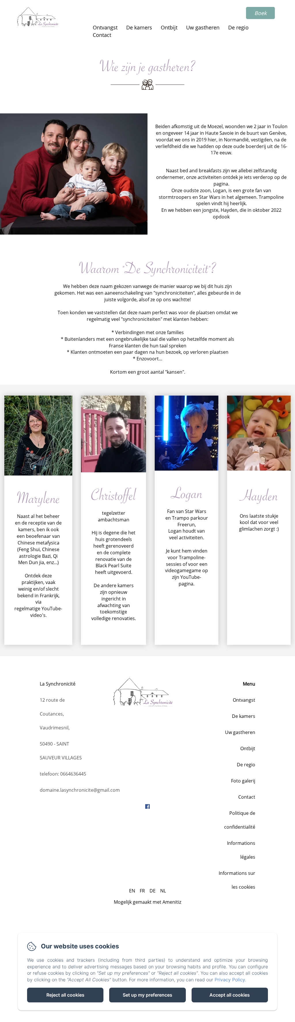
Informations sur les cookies (237, 880)
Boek (260, 13)
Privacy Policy (230, 979)
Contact (102, 34)
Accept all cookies (229, 995)
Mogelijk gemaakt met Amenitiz (147, 902)
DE (153, 891)
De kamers (139, 27)
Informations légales (241, 850)
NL (163, 891)
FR (142, 891)
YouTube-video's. (46, 611)
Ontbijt (169, 27)
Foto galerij (243, 781)
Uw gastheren (203, 27)
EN (132, 891)
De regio (238, 27)
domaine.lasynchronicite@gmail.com (80, 790)
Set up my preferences (147, 995)
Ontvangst (105, 27)
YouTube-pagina (190, 580)
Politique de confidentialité (239, 820)
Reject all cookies (65, 995)
